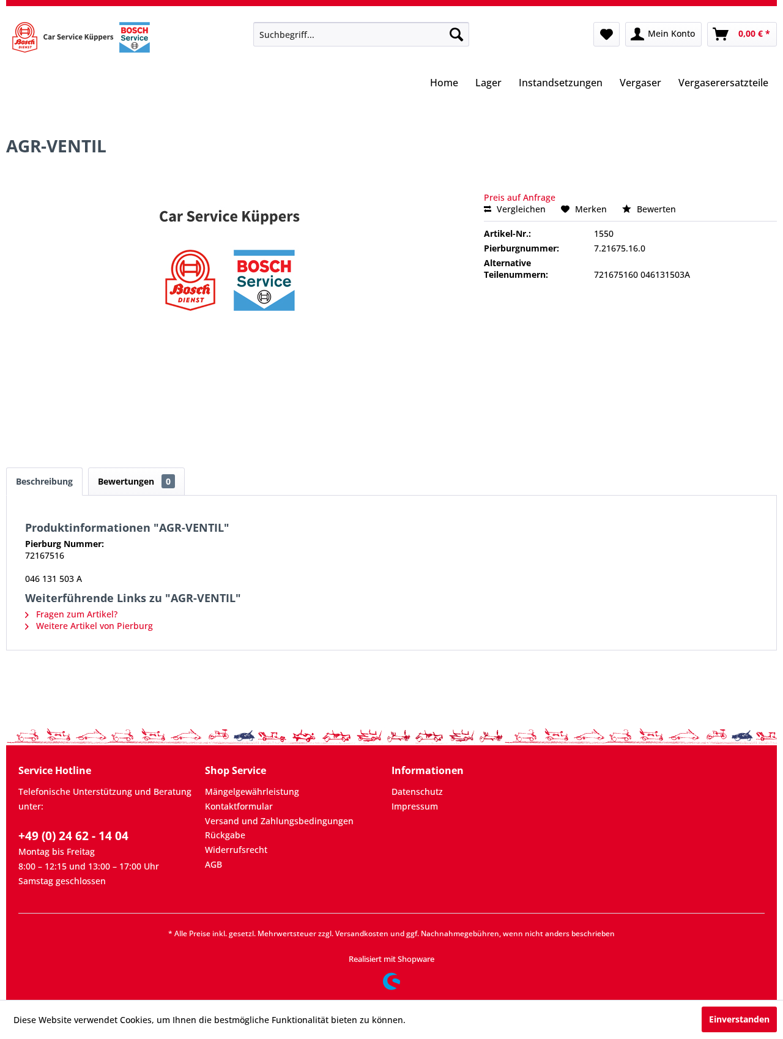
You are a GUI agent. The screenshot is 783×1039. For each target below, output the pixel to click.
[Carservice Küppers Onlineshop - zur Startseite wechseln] (81, 37)
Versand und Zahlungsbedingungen (279, 821)
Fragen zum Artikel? (75, 614)
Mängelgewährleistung (252, 791)
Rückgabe (225, 835)
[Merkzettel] (606, 34)
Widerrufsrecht (236, 849)
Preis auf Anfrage (519, 197)
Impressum (415, 806)
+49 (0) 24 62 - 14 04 (73, 836)
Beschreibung (44, 481)
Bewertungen (134, 481)
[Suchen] (456, 34)
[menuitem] (361, 34)
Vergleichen (520, 209)
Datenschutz (417, 791)
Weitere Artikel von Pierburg (93, 625)
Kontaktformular (239, 806)
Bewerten (655, 209)
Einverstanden (739, 1019)
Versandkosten (361, 933)
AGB (213, 864)
